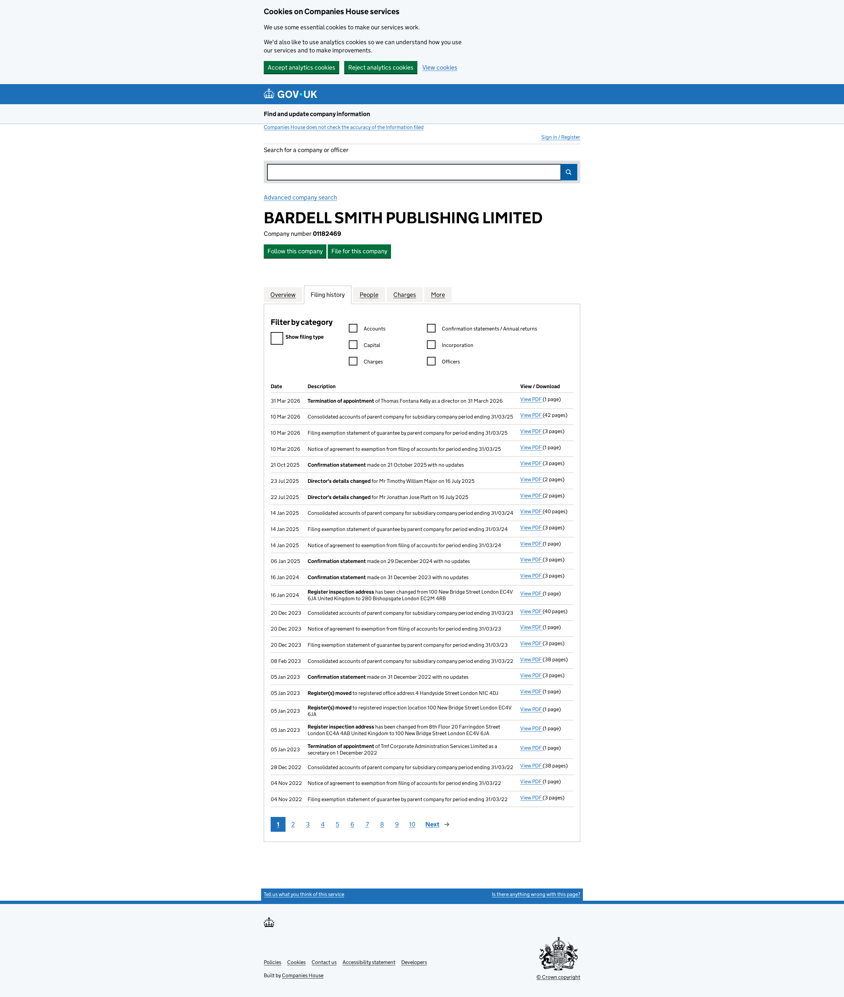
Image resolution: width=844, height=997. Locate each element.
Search (569, 172)
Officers (451, 361)
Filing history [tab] (328, 294)
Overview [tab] (283, 294)
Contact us (324, 962)
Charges (373, 361)
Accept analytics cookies (301, 67)
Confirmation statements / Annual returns (489, 329)
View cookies (439, 67)
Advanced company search (300, 197)
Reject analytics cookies (380, 67)
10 (412, 824)
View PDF (531, 399)
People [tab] (369, 294)
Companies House (302, 975)
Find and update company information (317, 114)
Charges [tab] (404, 294)
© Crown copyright (558, 977)
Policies (272, 962)
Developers (414, 962)
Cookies (296, 962)
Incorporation (457, 345)
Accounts (374, 329)
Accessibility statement (369, 962)
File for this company (359, 251)
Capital (372, 345)
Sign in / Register (560, 137)
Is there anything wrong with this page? (536, 894)
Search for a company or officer (306, 150)
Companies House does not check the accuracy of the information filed (344, 127)
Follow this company (295, 251)
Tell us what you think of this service (304, 894)
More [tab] (438, 294)
